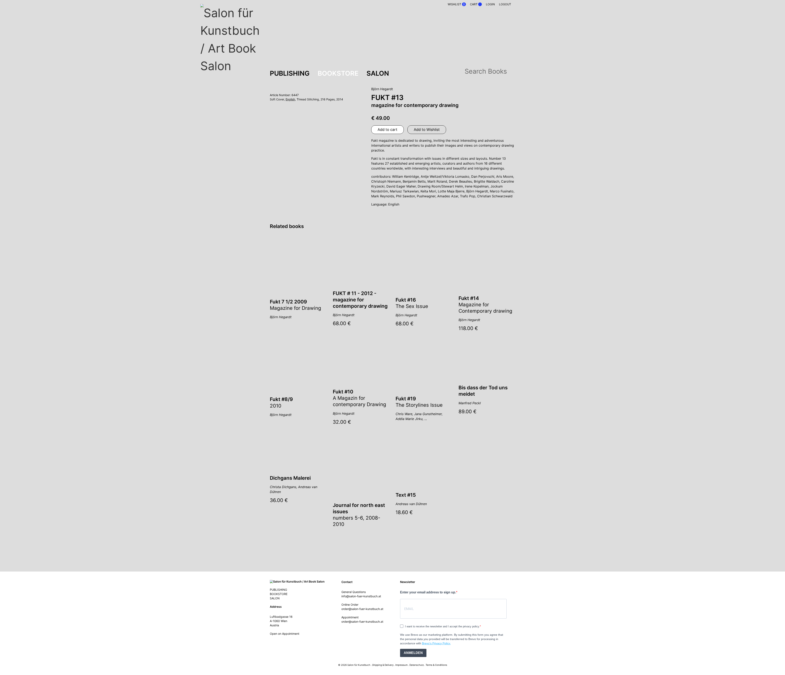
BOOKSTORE (338, 73)
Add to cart (387, 129)
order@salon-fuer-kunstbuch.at (362, 609)
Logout (505, 4)
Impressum (401, 665)
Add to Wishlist (427, 129)
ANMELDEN (413, 653)
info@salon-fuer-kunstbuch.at (361, 596)
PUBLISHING (290, 73)
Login (490, 4)
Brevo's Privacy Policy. (436, 643)
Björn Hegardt (382, 89)
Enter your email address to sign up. (428, 592)
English (290, 99)
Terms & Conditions (436, 665)
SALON (378, 73)
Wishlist (456, 4)
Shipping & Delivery (383, 665)
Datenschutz (416, 665)
